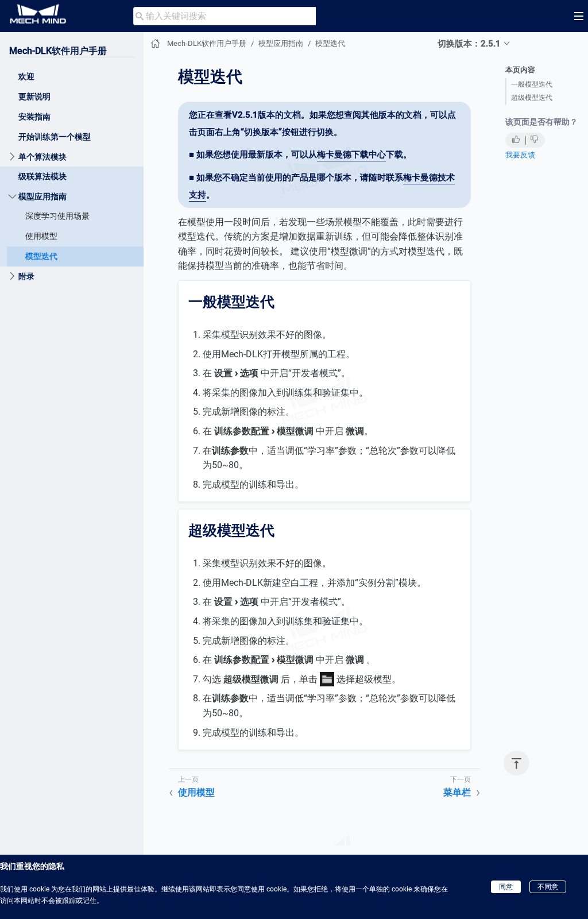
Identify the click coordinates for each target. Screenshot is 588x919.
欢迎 (26, 76)
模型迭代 (41, 256)
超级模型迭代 (531, 98)
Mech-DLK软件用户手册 (58, 50)
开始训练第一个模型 (54, 136)
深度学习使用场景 (57, 216)
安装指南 (34, 116)
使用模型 (41, 236)
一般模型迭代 (531, 84)
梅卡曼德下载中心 (351, 154)
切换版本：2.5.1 (469, 43)
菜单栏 (457, 792)
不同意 (547, 887)
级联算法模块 (42, 176)
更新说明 (34, 96)
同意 (506, 887)
